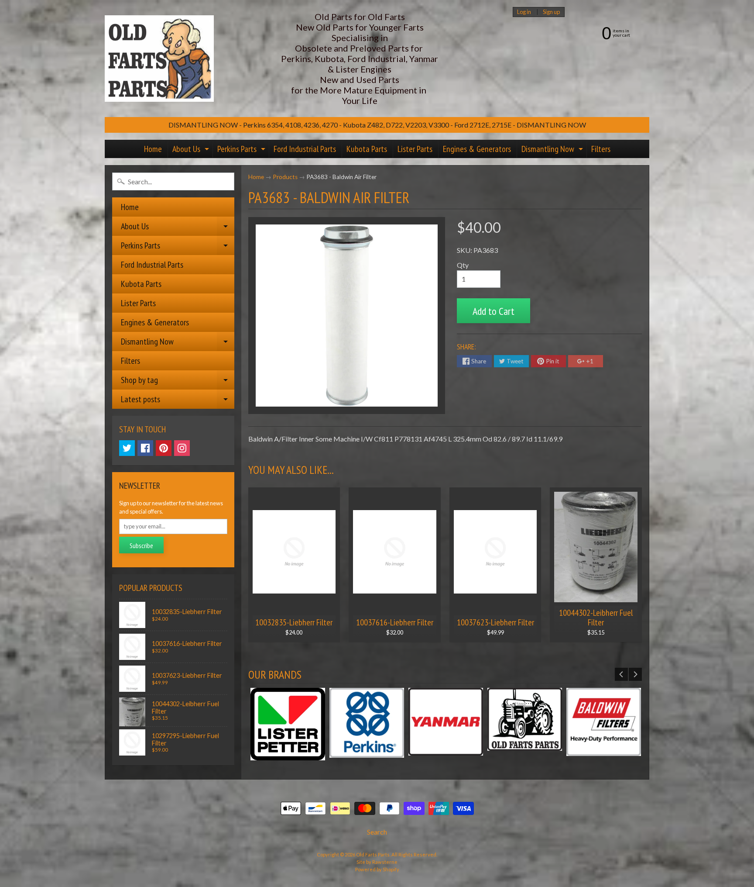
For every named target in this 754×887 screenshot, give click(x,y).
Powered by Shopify (377, 869)
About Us (191, 150)
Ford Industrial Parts (305, 149)
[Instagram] (182, 448)
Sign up (551, 12)
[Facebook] (145, 448)
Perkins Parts (242, 150)
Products (285, 176)
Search (377, 832)
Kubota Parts (366, 149)
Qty (463, 265)
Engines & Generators (477, 149)
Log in (524, 12)
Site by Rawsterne (377, 862)
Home (153, 149)
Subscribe (141, 545)
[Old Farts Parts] (159, 58)
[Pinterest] (163, 448)
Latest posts (177, 401)
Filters (600, 149)
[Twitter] (127, 448)
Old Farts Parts (373, 854)
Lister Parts (415, 149)
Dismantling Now (553, 150)
